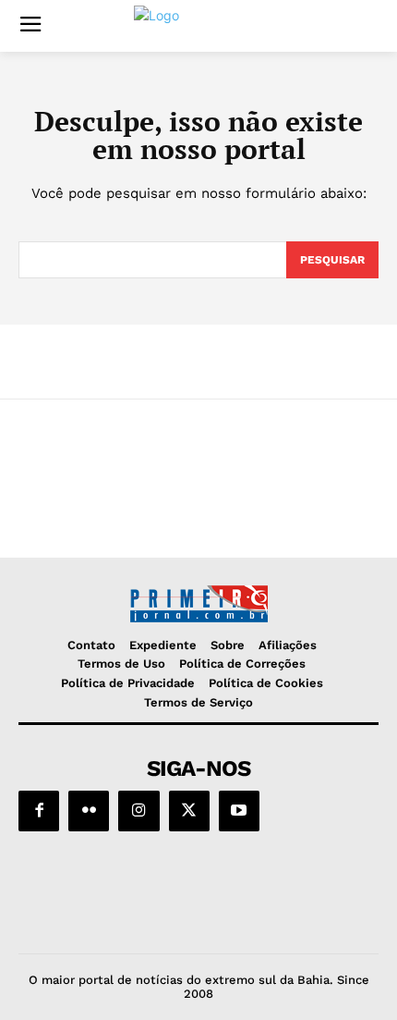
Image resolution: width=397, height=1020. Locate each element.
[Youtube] (239, 811)
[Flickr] (88, 811)
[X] (189, 811)
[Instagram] (138, 811)
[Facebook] (38, 811)
